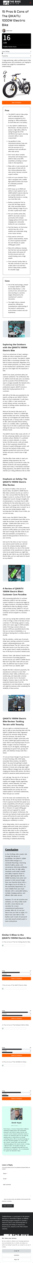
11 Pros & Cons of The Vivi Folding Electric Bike (16, 942)
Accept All (16, 1251)
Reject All (16, 1259)
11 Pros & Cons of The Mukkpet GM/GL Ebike (15, 1025)
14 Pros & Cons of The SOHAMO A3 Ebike (14, 1062)
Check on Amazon (16, 978)
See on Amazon (16, 103)
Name (5, 1173)
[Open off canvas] (30, 3)
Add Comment (7, 1184)
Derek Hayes (16, 1123)
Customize (16, 1255)
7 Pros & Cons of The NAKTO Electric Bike (14, 985)
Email (5, 1179)
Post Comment (8, 1206)
